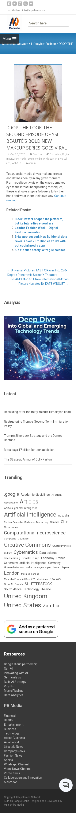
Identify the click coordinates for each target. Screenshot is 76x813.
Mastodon (11, 782)
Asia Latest (11, 742)
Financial (10, 715)
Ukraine (46, 589)
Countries (23, 538)
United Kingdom (26, 596)
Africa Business (14, 738)
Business (10, 729)
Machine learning (30, 574)
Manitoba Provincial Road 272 (19, 579)
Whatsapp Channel (16, 764)
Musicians (42, 579)
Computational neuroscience (35, 532)
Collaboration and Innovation (23, 777)
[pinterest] (20, 5)
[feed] (25, 5)
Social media (35, 158)
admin (32, 163)
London (11, 573)
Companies (11, 527)
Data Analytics (13, 695)
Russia (19, 584)
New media (20, 158)
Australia (63, 515)
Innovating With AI (16, 673)
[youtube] (31, 5)
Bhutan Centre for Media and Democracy (26, 522)
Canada (54, 522)
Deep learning (12, 558)
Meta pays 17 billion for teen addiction (29, 449)
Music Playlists (13, 690)
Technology (31, 589)
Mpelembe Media (14, 804)
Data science (48, 553)
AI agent (57, 494)
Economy (47, 558)
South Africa (13, 589)
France (60, 558)
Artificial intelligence (30, 514)
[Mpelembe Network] (11, 23)
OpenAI (8, 584)
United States (22, 605)
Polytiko (9, 686)
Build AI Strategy (15, 682)
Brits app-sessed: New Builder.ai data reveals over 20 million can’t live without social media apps (41, 241)
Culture (8, 553)
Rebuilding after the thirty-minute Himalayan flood (37, 412)
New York (55, 579)
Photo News (12, 773)
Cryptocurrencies (61, 545)
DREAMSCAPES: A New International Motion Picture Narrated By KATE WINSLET (39, 281)
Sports (8, 760)
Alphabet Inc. (11, 502)
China (66, 521)
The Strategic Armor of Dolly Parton (28, 459)
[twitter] (14, 5)
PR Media (13, 705)
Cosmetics (55, 154)
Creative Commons (27, 545)
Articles (29, 501)
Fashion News (13, 755)
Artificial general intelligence (20, 508)
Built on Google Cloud (17, 801)
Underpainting (51, 158)
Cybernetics (26, 552)
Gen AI (8, 668)
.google (11, 494)
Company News (14, 751)
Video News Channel (17, 768)
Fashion (37, 154)
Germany (54, 563)
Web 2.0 (16, 163)
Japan (65, 567)
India (29, 567)
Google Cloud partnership (21, 664)
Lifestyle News (13, 746)
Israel (56, 567)
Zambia (51, 606)
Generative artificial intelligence (25, 563)
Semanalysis (12, 677)
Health (8, 720)
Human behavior (14, 567)
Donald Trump (30, 558)
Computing (10, 538)
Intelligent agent (42, 567)
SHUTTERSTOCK (38, 584)
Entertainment (13, 724)
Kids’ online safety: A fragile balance (40, 250)
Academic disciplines (35, 495)
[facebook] (9, 5)
